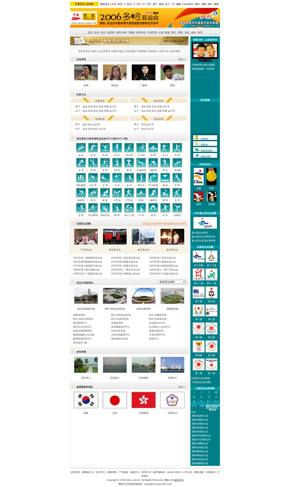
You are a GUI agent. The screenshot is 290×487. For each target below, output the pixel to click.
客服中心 (135, 472)
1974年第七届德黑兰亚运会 (87, 265)
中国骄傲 (141, 51)
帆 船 (105, 200)
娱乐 (129, 4)
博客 (203, 4)
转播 (124, 32)
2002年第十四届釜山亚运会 (125, 273)
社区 (187, 32)
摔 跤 (153, 215)
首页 (90, 32)
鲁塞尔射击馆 (156, 330)
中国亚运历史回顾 (201, 382)
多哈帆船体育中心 (120, 326)
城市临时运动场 (119, 338)
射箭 (101, 106)
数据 (167, 32)
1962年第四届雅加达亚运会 (87, 261)
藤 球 (165, 200)
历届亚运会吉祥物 (200, 378)
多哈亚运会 (172, 249)
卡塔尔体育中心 (157, 334)
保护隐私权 (159, 472)
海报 (198, 204)
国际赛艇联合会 (200, 463)
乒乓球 (141, 155)
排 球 (177, 155)
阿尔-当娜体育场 (158, 315)
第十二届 (198, 283)
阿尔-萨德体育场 (86, 308)
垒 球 (177, 200)
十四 (201, 406)
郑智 (172, 85)
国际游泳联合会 (200, 415)
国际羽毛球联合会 (201, 435)
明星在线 (141, 32)
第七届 (211, 319)
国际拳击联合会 (200, 455)
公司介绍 (187, 472)
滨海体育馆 (117, 323)
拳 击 (165, 170)
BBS (210, 4)
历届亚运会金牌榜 (152, 223)
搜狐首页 (105, 4)
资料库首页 (84, 51)
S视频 (131, 32)
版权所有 (179, 480)
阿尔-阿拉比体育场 (115, 308)
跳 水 (117, 155)
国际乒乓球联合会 (201, 439)
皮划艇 (177, 170)
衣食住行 (172, 377)
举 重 (153, 155)
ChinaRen (188, 4)
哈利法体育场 (118, 330)
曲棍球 (81, 200)
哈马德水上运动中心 (159, 326)
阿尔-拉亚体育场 (119, 319)
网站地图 (199, 472)
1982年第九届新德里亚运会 (163, 265)
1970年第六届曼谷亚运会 (162, 261)
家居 (161, 4)
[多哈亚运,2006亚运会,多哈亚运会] (205, 56)
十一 (209, 401)
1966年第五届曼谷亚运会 (124, 261)
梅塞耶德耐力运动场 (83, 334)
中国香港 (143, 413)
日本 (114, 413)
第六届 (198, 337)
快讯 (103, 32)
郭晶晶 (114, 85)
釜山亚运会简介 (200, 232)
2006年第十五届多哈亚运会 (163, 273)
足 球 (81, 170)
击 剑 (129, 185)
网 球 (117, 215)
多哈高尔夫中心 (157, 323)
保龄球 (153, 170)
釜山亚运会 (144, 249)
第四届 (198, 355)
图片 (174, 32)
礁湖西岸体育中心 (82, 338)
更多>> (182, 59)
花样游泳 (105, 215)
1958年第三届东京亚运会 (162, 257)
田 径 (93, 155)
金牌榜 (110, 32)
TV (173, 4)
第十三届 (211, 265)
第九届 (211, 301)
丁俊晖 (143, 85)
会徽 (198, 188)
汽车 (148, 4)
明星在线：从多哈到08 (205, 39)
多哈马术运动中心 (82, 326)
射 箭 (105, 170)
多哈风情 (175, 51)
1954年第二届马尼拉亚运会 (125, 257)
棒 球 (117, 170)
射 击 (165, 155)
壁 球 (81, 215)
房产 (155, 4)
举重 (106, 106)
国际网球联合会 (200, 451)
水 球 (141, 215)
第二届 (198, 373)
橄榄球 (153, 200)
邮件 (197, 4)
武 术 (165, 215)
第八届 (198, 319)
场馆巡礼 (153, 51)
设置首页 (75, 472)
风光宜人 (86, 377)
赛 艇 (141, 200)
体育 (120, 4)
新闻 (113, 4)
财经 (139, 4)
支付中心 (100, 472)
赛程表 (204, 144)
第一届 (211, 373)
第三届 (211, 355)
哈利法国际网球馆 (82, 330)
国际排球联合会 (200, 431)
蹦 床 (165, 185)
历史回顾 (130, 51)
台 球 (105, 185)
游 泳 (81, 155)
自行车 (112, 106)
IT (144, 4)
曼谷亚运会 (115, 249)
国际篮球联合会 (200, 427)
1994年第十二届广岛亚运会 (163, 269)
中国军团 (152, 32)
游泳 (85, 106)
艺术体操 (153, 185)
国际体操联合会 (200, 419)
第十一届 (211, 283)
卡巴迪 (117, 200)
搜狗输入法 (88, 472)
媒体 (193, 32)
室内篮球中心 (80, 323)
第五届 (211, 337)
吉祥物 (211, 204)
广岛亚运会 (86, 249)
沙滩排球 (141, 170)
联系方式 (146, 472)
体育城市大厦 (80, 342)
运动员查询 (104, 51)
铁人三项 (129, 215)
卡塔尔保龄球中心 (120, 334)
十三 (194, 406)
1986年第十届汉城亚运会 (86, 269)
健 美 (129, 170)
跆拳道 (177, 215)
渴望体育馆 (172, 308)
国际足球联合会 (200, 423)
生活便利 (143, 377)
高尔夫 (141, 185)
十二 (216, 401)
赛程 (118, 32)
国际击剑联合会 (200, 447)
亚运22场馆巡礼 (85, 282)
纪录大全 (164, 51)
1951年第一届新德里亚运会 (87, 257)
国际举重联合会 (200, 443)
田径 (90, 106)
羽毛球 (129, 155)
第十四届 (198, 265)
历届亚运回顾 (84, 223)
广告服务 (123, 472)
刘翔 (86, 85)
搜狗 (216, 4)
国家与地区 (118, 51)
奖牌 (211, 188)
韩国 (86, 413)
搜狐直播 (205, 156)
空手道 (129, 200)
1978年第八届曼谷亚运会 (124, 265)
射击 (95, 106)
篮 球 (93, 170)
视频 (178, 4)
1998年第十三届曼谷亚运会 (87, 273)
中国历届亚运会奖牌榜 (174, 223)
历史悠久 (115, 377)
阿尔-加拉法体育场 (83, 319)
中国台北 (172, 413)
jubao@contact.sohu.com (158, 484)
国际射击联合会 (200, 459)
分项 (161, 32)
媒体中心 (154, 338)
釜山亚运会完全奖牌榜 (203, 240)
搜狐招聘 (112, 472)
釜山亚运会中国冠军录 (203, 236)
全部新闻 (210, 472)
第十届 (198, 301)
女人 (167, 4)
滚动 (96, 32)
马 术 (117, 185)
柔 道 (93, 200)
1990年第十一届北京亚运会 (125, 269)
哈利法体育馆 (144, 308)
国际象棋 (81, 185)
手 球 (177, 185)
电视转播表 (207, 150)
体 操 (105, 155)
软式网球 (93, 215)
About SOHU (174, 472)
